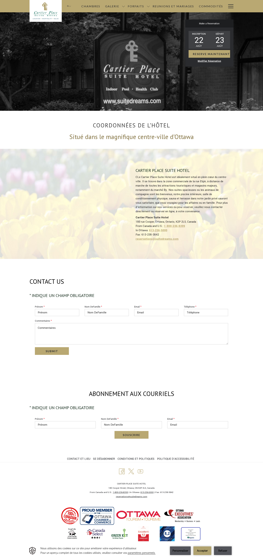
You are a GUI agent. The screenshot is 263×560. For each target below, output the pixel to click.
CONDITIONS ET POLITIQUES (136, 459)
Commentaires (43, 321)
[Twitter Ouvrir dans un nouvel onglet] (131, 471)
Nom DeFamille (93, 306)
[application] (131, 550)
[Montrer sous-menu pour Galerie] (123, 6)
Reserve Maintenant (211, 54)
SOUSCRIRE (131, 435)
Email (137, 306)
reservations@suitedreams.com (157, 239)
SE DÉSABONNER (104, 459)
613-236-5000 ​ (158, 230)
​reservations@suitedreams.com (131, 496)
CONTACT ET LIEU (78, 459)
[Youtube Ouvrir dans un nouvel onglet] (140, 471)
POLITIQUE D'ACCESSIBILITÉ (175, 459)
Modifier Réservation (209, 61)
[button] (199, 40)
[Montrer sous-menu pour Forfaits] (148, 6)
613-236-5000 (147, 492)
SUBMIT (52, 351)
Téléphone (190, 306)
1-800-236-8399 (174, 226)
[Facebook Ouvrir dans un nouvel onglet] (122, 471)
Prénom (40, 306)
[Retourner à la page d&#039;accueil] (46, 11)
